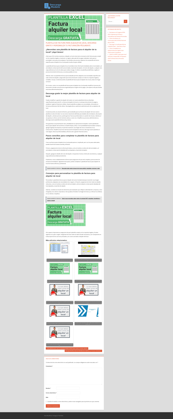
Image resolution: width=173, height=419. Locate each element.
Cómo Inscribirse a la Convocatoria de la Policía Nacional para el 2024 (117, 40)
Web (47, 397)
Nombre (48, 388)
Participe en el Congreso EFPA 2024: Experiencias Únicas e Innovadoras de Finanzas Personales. (117, 34)
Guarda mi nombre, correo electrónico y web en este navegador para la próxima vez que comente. (73, 401)
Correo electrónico (51, 393)
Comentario (49, 366)
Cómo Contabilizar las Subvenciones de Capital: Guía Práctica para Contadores (115, 50)
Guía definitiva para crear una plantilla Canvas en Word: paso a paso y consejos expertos (67, 349)
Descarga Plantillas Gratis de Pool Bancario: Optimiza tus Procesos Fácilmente (83, 351)
